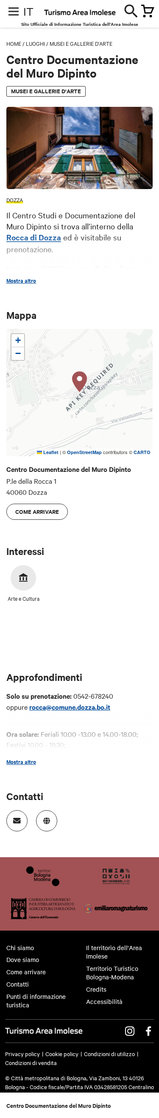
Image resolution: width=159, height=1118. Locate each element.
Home (13, 43)
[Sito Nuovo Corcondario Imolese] (116, 884)
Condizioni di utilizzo (109, 1053)
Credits (96, 989)
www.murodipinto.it (46, 820)
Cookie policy (61, 1053)
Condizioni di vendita (31, 1062)
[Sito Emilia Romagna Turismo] (116, 916)
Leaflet (50, 452)
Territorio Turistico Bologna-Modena (112, 972)
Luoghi (35, 43)
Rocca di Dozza (33, 237)
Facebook (148, 1031)
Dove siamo (22, 959)
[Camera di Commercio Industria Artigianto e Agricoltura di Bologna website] (43, 916)
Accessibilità (104, 1001)
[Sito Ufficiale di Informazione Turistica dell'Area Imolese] (96, 14)
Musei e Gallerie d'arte (81, 43)
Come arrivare (37, 511)
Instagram (130, 1031)
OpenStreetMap (84, 452)
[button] (79, 382)
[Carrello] (145, 12)
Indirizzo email (17, 820)
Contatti (17, 984)
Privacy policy (22, 1053)
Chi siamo (20, 947)
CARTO (142, 452)
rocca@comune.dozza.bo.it (69, 706)
